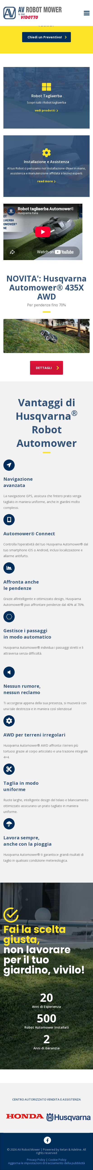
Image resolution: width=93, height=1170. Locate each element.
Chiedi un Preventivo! (45, 37)
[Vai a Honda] (25, 1116)
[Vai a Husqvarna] (68, 1117)
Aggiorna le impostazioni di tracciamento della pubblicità (46, 1163)
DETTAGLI (44, 368)
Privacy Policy (36, 1160)
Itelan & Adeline (70, 1149)
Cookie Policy (57, 1160)
